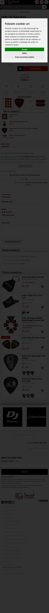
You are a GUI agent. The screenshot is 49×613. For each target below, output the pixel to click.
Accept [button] (24, 49)
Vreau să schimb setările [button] (24, 57)
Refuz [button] (24, 53)
